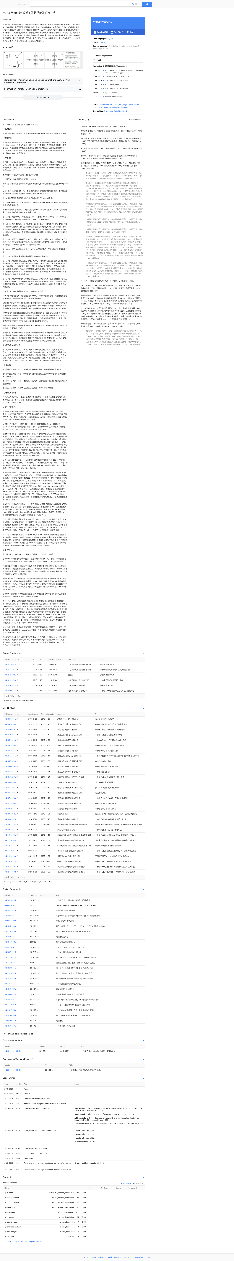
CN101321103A (10, 670)
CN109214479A (10, 824)
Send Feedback (98, 1257)
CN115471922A (10, 845)
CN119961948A (10, 856)
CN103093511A (10, 691)
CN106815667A (10, 916)
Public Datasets (114, 1257)
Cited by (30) (117, 105)
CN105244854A (10, 756)
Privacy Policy (138, 1257)
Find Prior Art (119, 32)
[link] (8, 1193)
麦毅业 (103, 42)
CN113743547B (10, 973)
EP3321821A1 (9, 947)
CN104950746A (10, 729)
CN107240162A (10, 798)
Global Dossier (119, 111)
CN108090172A (10, 994)
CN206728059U (10, 952)
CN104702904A (10, 724)
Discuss (129, 111)
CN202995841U (10, 1021)
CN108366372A (10, 814)
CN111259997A (10, 957)
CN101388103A (10, 942)
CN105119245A (10, 740)
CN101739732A (10, 675)
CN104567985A (10, 719)
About (86, 1257)
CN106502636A (10, 766)
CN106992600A (10, 782)
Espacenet (108, 111)
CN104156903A (10, 1000)
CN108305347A (10, 809)
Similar (132, 32)
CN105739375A (10, 761)
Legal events (128, 105)
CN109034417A (10, 819)
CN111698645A (10, 963)
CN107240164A (10, 787)
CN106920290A (10, 777)
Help (148, 1257)
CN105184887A (10, 751)
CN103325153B (10, 910)
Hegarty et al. (9, 905)
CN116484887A (10, 851)
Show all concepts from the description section (23, 1241)
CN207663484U (10, 1015)
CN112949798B (10, 931)
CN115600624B (10, 1005)
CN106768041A (10, 772)
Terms (126, 1257)
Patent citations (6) (104, 105)
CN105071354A (10, 735)
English (110, 39)
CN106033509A (10, 1026)
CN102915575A (10, 680)
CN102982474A (10, 968)
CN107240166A (10, 803)
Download (127, 1183)
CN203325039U (10, 921)
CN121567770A (10, 867)
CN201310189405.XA (12, 1051)
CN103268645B (10, 900)
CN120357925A (10, 861)
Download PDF (102, 32)
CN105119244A (10, 745)
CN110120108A (10, 835)
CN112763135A (10, 840)
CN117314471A (10, 984)
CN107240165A (10, 793)
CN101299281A (10, 664)
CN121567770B (10, 872)
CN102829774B (10, 978)
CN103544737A (10, 989)
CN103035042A (10, 685)
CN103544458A (10, 926)
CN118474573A (10, 1010)
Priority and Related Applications (115, 107)
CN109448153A (10, 830)
